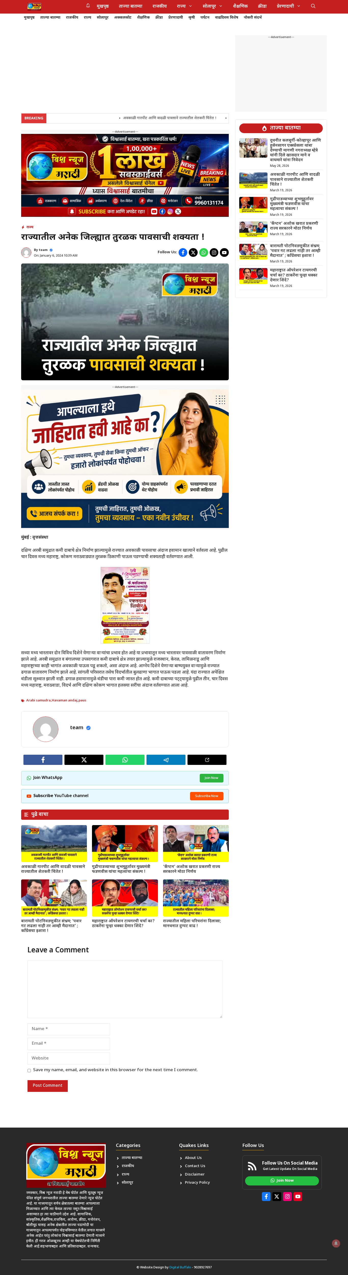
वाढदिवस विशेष (226, 17)
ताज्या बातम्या (130, 6)
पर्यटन (204, 17)
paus (82, 700)
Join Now (211, 778)
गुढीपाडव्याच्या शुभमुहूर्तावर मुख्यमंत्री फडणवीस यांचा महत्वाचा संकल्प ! (121, 869)
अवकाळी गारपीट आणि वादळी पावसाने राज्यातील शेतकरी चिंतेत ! (133, 118)
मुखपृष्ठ (103, 6)
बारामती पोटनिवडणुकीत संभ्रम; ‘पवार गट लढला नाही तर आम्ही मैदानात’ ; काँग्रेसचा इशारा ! (51, 926)
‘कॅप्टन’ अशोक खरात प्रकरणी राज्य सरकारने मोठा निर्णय (191, 869)
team (43, 250)
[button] (313, 6)
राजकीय (160, 6)
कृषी (192, 17)
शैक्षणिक (240, 6)
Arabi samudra (38, 700)
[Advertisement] (125, 71)
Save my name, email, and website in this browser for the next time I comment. (115, 1070)
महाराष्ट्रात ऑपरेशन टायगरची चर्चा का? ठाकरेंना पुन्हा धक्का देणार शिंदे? (123, 924)
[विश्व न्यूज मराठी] (34, 6)
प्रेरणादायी (285, 6)
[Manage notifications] (336, 1243)
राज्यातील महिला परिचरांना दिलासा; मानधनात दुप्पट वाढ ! (192, 924)
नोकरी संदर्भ (253, 17)
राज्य (181, 6)
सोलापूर (209, 6)
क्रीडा (262, 6)
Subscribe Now (206, 796)
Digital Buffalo (180, 1267)
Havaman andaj (64, 700)
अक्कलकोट (122, 17)
